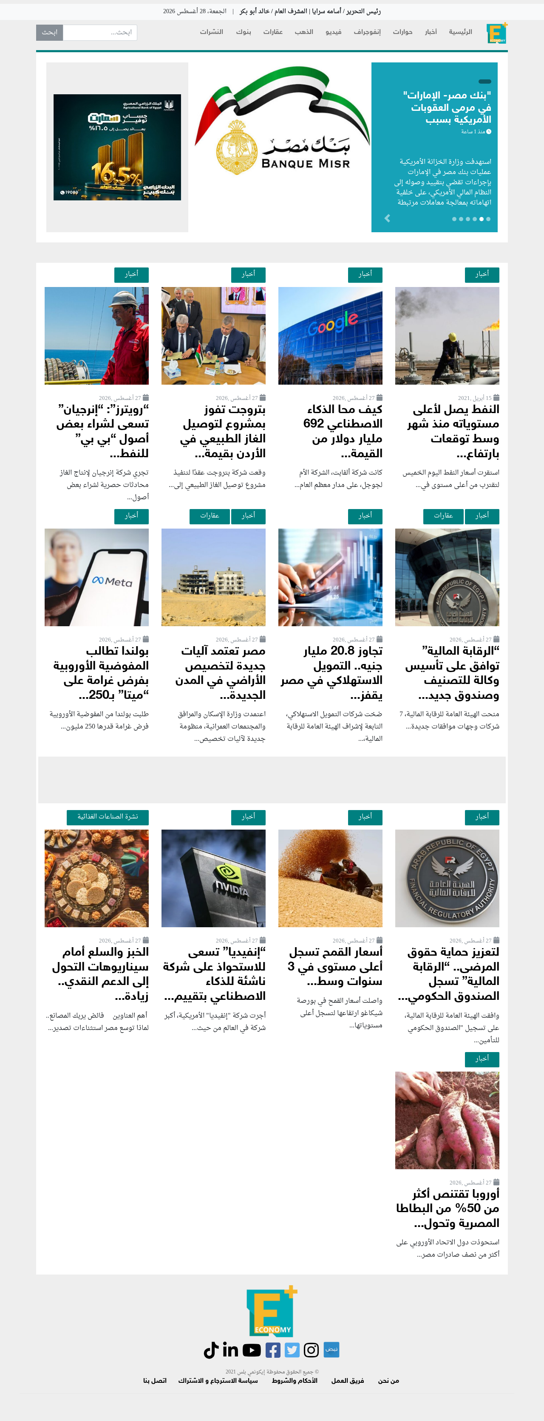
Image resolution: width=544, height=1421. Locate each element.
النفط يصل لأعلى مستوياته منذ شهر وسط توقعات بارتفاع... (453, 432)
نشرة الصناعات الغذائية (107, 816)
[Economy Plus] (497, 33)
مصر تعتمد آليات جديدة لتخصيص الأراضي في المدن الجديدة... (221, 673)
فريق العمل (348, 1381)
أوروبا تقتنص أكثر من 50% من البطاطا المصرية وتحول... (447, 1209)
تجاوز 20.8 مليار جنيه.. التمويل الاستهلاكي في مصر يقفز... (331, 673)
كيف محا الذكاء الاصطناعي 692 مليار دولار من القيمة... (342, 432)
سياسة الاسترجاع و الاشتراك (218, 1381)
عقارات (273, 32)
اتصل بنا (155, 1381)
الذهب (304, 32)
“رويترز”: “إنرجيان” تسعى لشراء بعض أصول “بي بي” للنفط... (103, 432)
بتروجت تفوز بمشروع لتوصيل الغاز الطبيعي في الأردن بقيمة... (223, 432)
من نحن (388, 1381)
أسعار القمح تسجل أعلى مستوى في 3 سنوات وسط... (335, 967)
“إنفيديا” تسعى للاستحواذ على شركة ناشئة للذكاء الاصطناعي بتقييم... (214, 975)
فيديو (334, 32)
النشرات (211, 32)
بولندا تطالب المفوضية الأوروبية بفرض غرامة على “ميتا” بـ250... (101, 673)
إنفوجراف (367, 32)
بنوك (243, 32)
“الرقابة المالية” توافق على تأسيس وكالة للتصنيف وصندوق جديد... (452, 673)
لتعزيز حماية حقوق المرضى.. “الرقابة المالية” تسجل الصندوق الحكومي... (448, 975)
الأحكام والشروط (294, 1381)
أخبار (431, 32)
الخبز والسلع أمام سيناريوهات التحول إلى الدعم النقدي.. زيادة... (100, 975)
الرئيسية (460, 32)
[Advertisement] (272, 780)
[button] (342, 220)
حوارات (403, 32)
